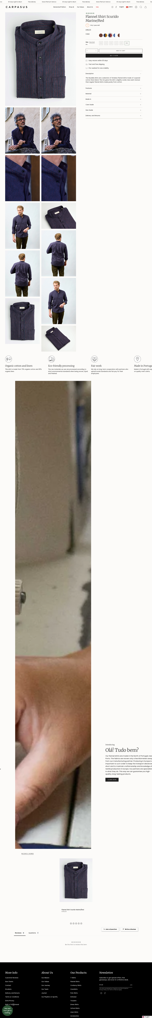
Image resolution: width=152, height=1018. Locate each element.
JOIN (51, 531)
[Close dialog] (105, 484)
